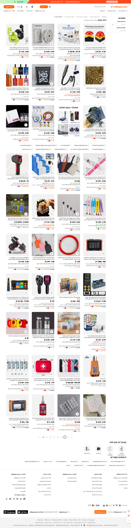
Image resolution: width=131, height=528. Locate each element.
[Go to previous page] (72, 437)
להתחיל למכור (21, 481)
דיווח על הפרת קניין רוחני (44, 491)
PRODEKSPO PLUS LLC (99, 95)
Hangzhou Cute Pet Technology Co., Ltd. (69, 58)
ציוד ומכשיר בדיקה (95, 17)
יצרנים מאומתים (72, 478)
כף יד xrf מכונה (47, 461)
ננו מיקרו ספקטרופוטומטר (99, 461)
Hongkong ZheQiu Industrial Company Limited (68, 429)
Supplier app (63, 512)
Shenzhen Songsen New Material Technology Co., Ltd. (43, 428)
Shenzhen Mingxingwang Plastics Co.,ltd (43, 98)
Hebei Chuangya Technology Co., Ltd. (18, 267)
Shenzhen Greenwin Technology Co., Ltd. (68, 99)
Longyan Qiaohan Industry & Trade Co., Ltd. (94, 426)
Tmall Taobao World (56, 520)
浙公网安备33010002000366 (94, 525)
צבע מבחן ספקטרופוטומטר (80, 145)
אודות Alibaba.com (122, 474)
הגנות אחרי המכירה (97, 488)
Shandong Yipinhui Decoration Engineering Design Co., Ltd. (43, 227)
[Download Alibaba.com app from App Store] (22, 512)
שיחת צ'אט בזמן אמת (45, 481)
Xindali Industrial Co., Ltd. (99, 55)
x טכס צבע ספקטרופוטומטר (42, 149)
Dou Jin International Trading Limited (44, 306)
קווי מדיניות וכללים (97, 495)
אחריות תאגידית (123, 484)
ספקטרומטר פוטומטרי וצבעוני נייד (79, 149)
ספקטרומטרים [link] (58, 17)
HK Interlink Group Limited (72, 386)
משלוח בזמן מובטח (97, 484)
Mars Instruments (101, 227)
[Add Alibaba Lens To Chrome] (100, 512)
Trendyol (84, 520)
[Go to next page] (39, 437)
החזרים (49, 488)
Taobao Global (73, 520)
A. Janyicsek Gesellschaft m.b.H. (20, 226)
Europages (91, 520)
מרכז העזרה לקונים (46, 478)
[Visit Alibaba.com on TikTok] (7, 499)
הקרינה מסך (85, 461)
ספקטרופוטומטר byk (25, 145)
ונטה (68, 465)
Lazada (65, 520)
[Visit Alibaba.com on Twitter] (17, 499)
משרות (125, 488)
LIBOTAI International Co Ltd (72, 265)
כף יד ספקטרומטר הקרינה (117, 461)
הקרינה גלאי (73, 461)
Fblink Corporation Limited (21, 306)
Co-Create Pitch (122, 481)
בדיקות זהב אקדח (26, 149)
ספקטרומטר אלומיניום (97, 145)
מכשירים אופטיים (69, 17)
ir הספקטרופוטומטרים (98, 149)
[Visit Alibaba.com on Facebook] (24, 499)
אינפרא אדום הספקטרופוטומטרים (95, 465)
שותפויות (23, 491)
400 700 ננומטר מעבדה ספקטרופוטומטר (46, 145)
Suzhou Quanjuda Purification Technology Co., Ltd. (94, 136)
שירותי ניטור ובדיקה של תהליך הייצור (92, 491)
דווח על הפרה (47, 495)
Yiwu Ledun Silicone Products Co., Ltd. (69, 346)
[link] (128, 511)
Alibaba (104, 17)
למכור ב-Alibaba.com (19, 478)
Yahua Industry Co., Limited (72, 228)
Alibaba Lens (117, 512)
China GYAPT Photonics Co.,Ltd (20, 426)
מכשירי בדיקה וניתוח (82, 17)
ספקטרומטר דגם (65, 145)
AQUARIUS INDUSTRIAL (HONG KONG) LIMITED (17, 55)
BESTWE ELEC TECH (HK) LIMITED (96, 265)
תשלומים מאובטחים (96, 478)
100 (43, 437)
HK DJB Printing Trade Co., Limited (96, 187)
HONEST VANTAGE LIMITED (21, 139)
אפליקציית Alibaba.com (36, 512)
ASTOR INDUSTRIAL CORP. (98, 384)
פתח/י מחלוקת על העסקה (44, 484)
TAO (79, 520)
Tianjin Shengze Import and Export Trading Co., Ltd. (43, 346)
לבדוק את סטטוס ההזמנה (18, 484)
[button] (50, 7)
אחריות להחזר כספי (97, 481)
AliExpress (40, 520)
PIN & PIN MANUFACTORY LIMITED (70, 188)
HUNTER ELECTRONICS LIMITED (19, 342)
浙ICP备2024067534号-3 (111, 525)
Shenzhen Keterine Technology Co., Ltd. (43, 55)
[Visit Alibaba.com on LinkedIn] (21, 499)
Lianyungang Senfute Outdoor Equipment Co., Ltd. (43, 388)
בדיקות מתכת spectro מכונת (116, 465)
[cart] (26, 7)
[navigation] (117, 227)
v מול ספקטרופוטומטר (60, 149)
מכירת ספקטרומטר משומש (31, 461)
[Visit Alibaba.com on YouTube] (10, 499)
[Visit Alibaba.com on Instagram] (14, 499)
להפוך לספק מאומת (20, 488)
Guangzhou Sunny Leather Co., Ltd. (44, 267)
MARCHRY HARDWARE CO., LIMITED (18, 388)
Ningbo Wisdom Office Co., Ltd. (20, 98)
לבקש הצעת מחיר (71, 481)
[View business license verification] (81, 525)
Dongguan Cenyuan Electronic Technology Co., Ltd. (94, 305)
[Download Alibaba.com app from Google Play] (10, 512)
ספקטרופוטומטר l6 (60, 461)
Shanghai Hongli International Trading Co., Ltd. (43, 139)
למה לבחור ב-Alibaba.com (120, 478)
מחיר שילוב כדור (78, 465)
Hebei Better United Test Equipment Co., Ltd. (68, 306)
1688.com (47, 520)
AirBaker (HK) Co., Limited (47, 186)
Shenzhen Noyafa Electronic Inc (20, 185)
